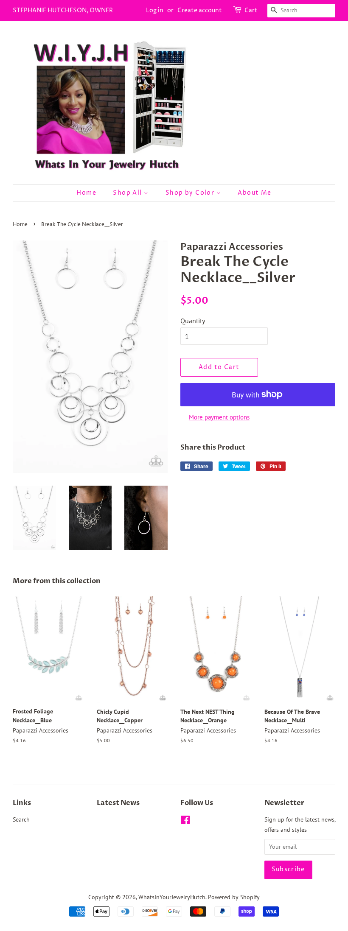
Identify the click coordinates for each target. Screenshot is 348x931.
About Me (254, 193)
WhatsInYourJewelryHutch (171, 897)
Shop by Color (191, 193)
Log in (154, 10)
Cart (251, 10)
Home (86, 193)
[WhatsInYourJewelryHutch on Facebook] (185, 821)
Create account (199, 10)
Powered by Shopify (234, 897)
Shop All (128, 193)
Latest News (118, 803)
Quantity (192, 320)
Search (21, 819)
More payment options (219, 417)
